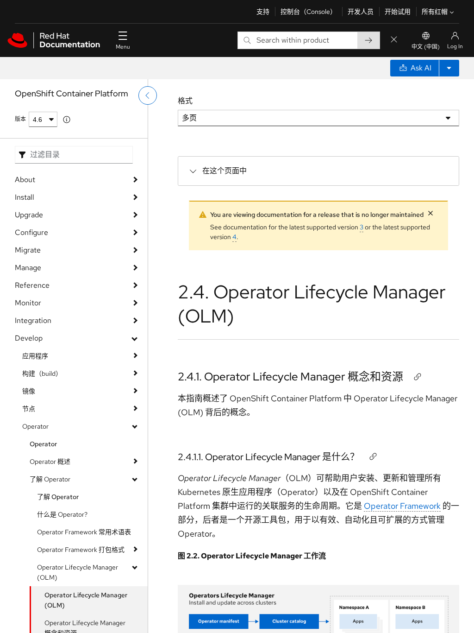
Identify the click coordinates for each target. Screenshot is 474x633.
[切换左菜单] (147, 95)
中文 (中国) (426, 47)
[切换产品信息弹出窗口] (66, 119)
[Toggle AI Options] (449, 68)
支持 (262, 11)
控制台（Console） (309, 11)
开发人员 (361, 11)
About (25, 179)
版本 (20, 119)
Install (24, 197)
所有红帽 (435, 11)
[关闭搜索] (393, 40)
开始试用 (398, 11)
